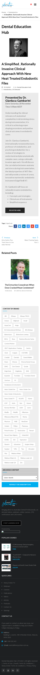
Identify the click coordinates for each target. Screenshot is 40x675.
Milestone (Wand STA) (11, 417)
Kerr (21, 403)
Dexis (6, 362)
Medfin (6, 412)
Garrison (7, 380)
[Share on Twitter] (19, 226)
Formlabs (17, 376)
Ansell (25, 321)
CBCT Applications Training (13, 348)
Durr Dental (16, 366)
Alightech (16, 321)
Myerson (7, 421)
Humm (30, 398)
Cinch (6, 353)
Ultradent (31, 449)
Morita (25, 417)
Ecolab (26, 366)
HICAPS (21, 398)
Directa (14, 362)
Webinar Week (16, 453)
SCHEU (6, 440)
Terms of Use (7, 663)
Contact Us (7, 607)
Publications (8, 593)
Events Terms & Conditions (23, 663)
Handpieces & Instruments (12, 385)
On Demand (16, 89)
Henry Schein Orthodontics (12, 394)
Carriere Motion (9, 344)
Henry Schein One (25, 389)
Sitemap (6, 610)
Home (4, 12)
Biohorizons (8, 334)
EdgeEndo (9, 223)
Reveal (31, 430)
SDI (14, 440)
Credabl (6, 357)
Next (34, 238)
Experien (7, 376)
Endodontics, (8, 89)
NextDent (25, 421)
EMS (27, 371)
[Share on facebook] (15, 226)
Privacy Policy (31, 666)
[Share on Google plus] (32, 226)
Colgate (14, 353)
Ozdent (6, 426)
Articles (6, 600)
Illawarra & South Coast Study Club (24, 565)
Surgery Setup (29, 444)
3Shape (13, 316)
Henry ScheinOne (9, 389)
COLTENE (25, 353)
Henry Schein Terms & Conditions (13, 666)
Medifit (15, 412)
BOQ (6, 339)
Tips (22, 449)
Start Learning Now (11, 523)
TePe (15, 449)
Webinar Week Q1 (10, 458)
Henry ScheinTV (9, 398)
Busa (13, 339)
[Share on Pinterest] (36, 226)
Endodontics (13, 12)
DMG (6, 366)
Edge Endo (7, 371)
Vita (5, 453)
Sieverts (6, 444)
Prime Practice (8, 430)
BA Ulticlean (29, 330)
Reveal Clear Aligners (11, 435)
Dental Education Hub (24, 87)
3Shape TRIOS (24, 316)
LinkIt (21, 408)
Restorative (21, 430)
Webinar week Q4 (10, 463)
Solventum (17, 444)
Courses (6, 590)
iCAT (6, 403)
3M (5, 316)
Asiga (17, 325)
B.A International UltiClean (12, 330)
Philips (16, 426)
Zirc (21, 463)
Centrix (28, 348)
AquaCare (7, 325)
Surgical (6, 449)
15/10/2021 (7, 87)
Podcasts (7, 604)
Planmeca (25, 426)
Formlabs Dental (30, 376)
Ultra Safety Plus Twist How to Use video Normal (8, 242)
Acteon (6, 321)
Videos (6, 597)
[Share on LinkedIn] (24, 226)
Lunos (29, 408)
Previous (7, 238)
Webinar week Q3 (26, 458)
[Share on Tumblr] (28, 226)
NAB (15, 421)
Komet (29, 403)
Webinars (7, 586)
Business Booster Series (26, 339)
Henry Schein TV (9, 583)
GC (15, 380)
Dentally (16, 357)
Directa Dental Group (28, 362)
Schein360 (25, 435)
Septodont (23, 440)
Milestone (25, 412)
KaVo (13, 403)
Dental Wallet (27, 357)
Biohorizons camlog (22, 334)
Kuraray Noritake (9, 408)
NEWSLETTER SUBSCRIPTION (20, 484)
